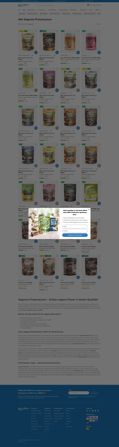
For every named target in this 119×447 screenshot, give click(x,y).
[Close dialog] (89, 209)
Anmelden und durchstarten (75, 235)
